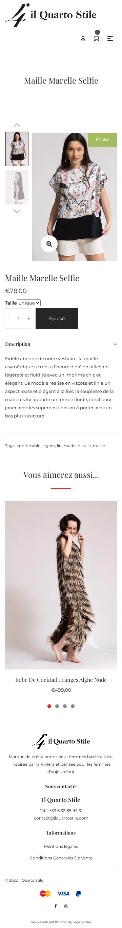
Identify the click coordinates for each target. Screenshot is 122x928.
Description (17, 344)
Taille (11, 303)
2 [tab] (57, 706)
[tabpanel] (61, 601)
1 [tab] (49, 706)
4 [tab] (73, 706)
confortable (28, 445)
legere (48, 445)
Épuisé (57, 318)
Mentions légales (61, 846)
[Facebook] (56, 906)
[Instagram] (65, 906)
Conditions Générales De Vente (61, 857)
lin (59, 445)
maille (99, 445)
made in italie (77, 445)
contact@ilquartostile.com (61, 818)
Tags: (10, 445)
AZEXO (54, 922)
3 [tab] (65, 706)
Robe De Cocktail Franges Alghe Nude (61, 679)
